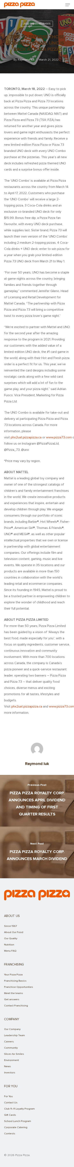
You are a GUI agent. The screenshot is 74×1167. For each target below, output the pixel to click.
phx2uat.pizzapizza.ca (26, 437)
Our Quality (10, 938)
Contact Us (10, 1102)
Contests (9, 1133)
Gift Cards (10, 1115)
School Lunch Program (17, 1121)
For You (8, 1096)
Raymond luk (26, 59)
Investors (9, 1072)
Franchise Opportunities (18, 987)
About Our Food (13, 932)
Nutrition (9, 944)
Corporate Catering (15, 1127)
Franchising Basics (15, 981)
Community (11, 1047)
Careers (9, 1041)
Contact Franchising (16, 1005)
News (7, 1066)
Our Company (12, 1029)
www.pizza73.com (59, 437)
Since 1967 (10, 926)
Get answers (11, 999)
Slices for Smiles (14, 1054)
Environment (11, 1060)
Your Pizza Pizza (13, 974)
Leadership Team (14, 1035)
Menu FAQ (10, 951)
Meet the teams (13, 993)
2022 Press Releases (37, 24)
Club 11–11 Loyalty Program (19, 1108)
